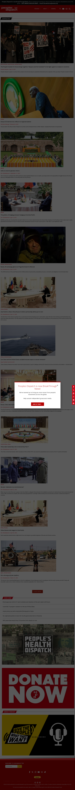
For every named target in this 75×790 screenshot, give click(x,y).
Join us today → (37, 404)
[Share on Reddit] (73, 393)
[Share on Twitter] (73, 389)
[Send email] (73, 399)
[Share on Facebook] (73, 386)
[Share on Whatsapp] (73, 396)
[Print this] (73, 403)
